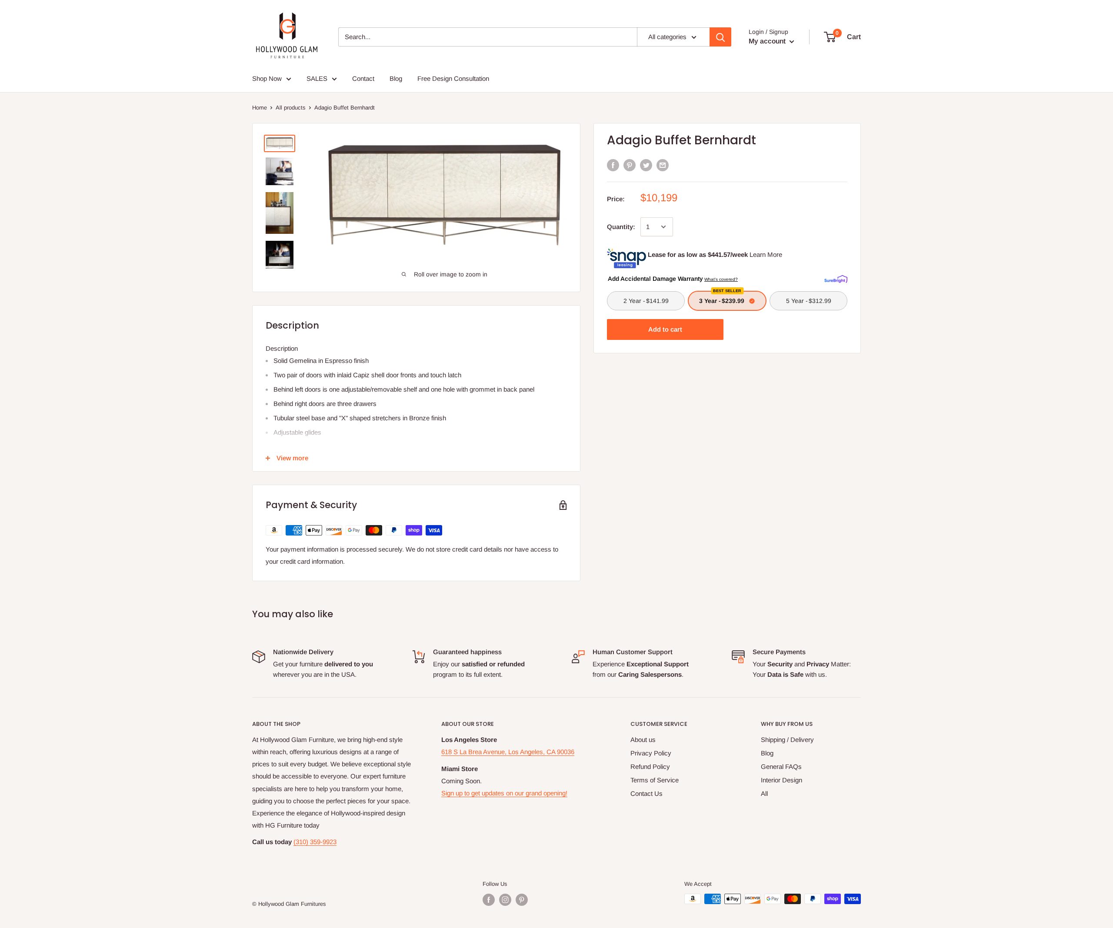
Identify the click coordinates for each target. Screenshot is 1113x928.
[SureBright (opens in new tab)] (835, 278)
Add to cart (665, 329)
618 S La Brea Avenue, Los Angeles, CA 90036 (507, 751)
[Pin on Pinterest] (629, 165)
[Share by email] (662, 165)
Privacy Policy (650, 753)
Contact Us (646, 793)
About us (643, 739)
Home (259, 107)
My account (768, 41)
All (764, 793)
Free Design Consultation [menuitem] (453, 78)
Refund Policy (650, 766)
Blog (767, 753)
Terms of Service (654, 780)
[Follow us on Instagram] (505, 900)
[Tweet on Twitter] (646, 165)
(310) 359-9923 (315, 841)
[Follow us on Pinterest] (522, 900)
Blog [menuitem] (396, 78)
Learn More (766, 254)
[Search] (720, 37)
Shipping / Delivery (787, 739)
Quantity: (621, 226)
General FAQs (781, 766)
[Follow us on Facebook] (489, 900)
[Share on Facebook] (613, 165)
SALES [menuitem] (317, 78)
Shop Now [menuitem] (267, 78)
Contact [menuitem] (363, 78)
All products (291, 107)
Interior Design (781, 780)
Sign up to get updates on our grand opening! (504, 793)
